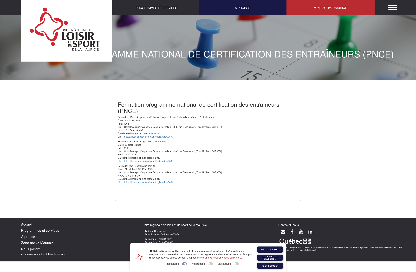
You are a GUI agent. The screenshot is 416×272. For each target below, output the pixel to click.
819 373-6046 (165, 242)
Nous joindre (31, 248)
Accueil (26, 224)
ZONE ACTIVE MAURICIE (330, 8)
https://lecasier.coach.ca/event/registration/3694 (148, 182)
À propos (28, 236)
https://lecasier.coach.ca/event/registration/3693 (148, 161)
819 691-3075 (164, 238)
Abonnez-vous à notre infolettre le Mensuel (43, 254)
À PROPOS (242, 8)
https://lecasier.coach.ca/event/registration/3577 (148, 136)
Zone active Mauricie (37, 242)
